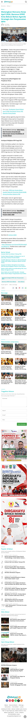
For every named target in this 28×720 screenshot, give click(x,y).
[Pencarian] (26, 2)
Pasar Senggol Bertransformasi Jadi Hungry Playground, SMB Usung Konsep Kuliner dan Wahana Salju (18, 627)
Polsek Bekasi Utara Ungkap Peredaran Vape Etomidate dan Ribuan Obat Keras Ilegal (15, 583)
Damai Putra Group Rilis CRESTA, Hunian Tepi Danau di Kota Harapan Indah (18, 634)
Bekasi (2, 9)
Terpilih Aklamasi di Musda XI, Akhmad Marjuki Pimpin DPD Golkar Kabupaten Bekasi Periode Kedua (13, 261)
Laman (21, 707)
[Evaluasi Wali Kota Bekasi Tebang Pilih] (7, 298)
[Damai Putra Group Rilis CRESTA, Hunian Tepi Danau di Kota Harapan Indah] (5, 635)
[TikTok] (18, 700)
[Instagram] (10, 700)
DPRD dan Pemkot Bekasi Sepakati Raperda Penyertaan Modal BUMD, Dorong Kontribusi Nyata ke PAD (15, 192)
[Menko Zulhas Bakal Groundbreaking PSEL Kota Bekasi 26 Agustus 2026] (7, 327)
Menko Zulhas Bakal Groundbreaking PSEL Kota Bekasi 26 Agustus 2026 (14, 269)
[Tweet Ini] (16, 288)
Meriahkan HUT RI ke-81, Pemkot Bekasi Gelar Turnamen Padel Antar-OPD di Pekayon (15, 594)
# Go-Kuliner (15, 707)
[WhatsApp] (15, 700)
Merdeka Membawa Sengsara (12, 572)
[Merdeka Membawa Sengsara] (14, 655)
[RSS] (21, 700)
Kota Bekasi (21, 281)
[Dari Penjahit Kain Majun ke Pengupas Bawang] (5, 678)
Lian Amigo (6, 24)
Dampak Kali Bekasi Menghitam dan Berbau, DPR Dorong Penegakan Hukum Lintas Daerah (13, 265)
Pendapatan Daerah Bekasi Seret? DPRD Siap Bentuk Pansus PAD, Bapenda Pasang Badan (13, 111)
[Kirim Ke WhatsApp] (25, 288)
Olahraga (21, 705)
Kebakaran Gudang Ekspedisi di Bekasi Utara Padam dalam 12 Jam (15, 578)
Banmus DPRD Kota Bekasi (9, 281)
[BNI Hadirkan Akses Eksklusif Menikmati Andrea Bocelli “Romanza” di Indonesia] (5, 621)
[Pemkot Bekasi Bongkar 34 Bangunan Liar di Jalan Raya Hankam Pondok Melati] (21, 298)
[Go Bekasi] (8, 1)
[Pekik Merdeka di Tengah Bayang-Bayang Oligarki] (5, 670)
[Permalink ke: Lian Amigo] (2, 24)
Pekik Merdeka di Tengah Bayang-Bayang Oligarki (16, 670)
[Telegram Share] (22, 288)
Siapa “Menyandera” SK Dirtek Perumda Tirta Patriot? (16, 606)
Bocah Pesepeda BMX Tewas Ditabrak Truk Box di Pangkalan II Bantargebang (15, 567)
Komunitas (8, 707)
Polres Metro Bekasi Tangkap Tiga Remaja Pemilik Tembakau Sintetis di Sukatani (16, 589)
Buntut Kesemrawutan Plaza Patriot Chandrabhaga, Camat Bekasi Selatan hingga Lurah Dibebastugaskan (14, 557)
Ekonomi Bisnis (13, 705)
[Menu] (2, 1)
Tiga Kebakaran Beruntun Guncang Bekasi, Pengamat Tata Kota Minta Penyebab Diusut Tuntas (14, 600)
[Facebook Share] (13, 288)
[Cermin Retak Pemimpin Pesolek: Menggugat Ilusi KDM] (5, 685)
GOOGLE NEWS (12, 235)
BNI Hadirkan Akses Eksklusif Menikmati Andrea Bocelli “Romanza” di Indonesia (18, 620)
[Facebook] (7, 700)
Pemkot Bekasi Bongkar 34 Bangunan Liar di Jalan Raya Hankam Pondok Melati (13, 257)
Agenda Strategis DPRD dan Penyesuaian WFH (13, 278)
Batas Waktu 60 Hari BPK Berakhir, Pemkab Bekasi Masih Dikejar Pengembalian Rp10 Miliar (13, 272)
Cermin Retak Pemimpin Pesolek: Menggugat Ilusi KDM (18, 684)
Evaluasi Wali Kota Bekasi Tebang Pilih (11, 254)
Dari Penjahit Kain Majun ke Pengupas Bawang (17, 677)
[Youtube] (13, 700)
